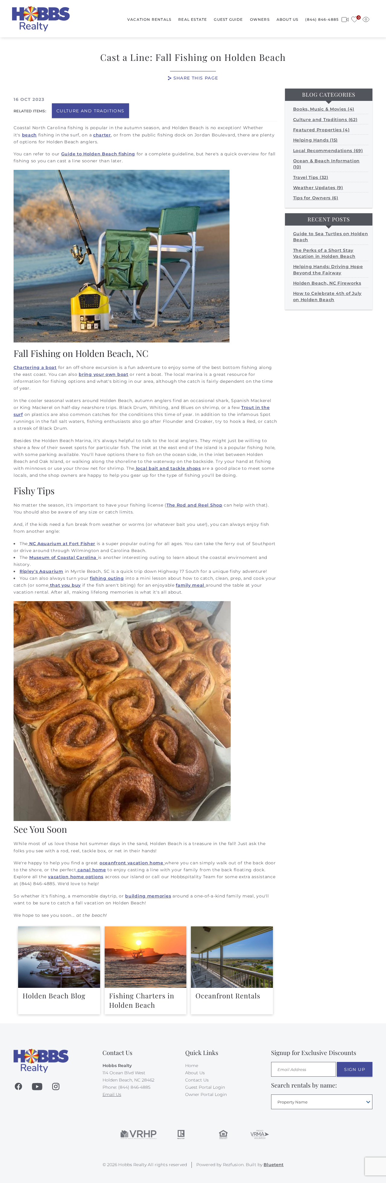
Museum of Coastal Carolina (63, 557)
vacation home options (75, 876)
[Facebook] (18, 1086)
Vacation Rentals (149, 19)
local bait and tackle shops (167, 468)
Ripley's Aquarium (41, 571)
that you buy (65, 585)
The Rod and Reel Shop (194, 505)
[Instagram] (56, 1086)
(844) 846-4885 (322, 19)
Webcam (345, 18)
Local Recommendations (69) (328, 150)
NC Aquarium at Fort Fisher (61, 543)
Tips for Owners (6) (315, 198)
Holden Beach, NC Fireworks (327, 283)
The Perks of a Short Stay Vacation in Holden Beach (324, 253)
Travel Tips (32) (310, 177)
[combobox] (321, 1101)
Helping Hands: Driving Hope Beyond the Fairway (328, 269)
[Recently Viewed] (365, 18)
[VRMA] (259, 1134)
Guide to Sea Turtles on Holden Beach (330, 236)
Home (191, 1065)
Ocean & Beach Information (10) (326, 164)
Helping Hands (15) (315, 140)
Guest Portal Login (205, 1087)
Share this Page (195, 78)
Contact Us (197, 1080)
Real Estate (192, 19)
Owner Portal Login (206, 1094)
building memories (148, 896)
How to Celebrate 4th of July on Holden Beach (327, 296)
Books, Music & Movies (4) (324, 109)
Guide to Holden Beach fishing (98, 154)
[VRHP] (138, 1134)
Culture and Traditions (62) (325, 119)
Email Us (112, 1094)
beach (29, 135)
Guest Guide (228, 19)
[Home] (41, 18)
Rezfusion (233, 1164)
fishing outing (107, 578)
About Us (288, 19)
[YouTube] (37, 1086)
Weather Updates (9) (318, 187)
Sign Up (354, 1069)
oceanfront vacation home (132, 863)
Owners (260, 19)
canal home (91, 869)
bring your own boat (103, 374)
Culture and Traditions (90, 111)
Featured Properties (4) (321, 130)
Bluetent (273, 1164)
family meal (190, 585)
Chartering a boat (35, 367)
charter (102, 135)
